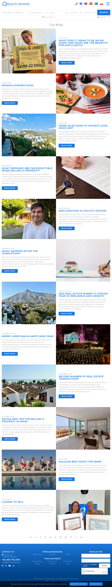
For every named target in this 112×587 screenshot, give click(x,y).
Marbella (52, 564)
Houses (52, 554)
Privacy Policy (64, 581)
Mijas (68, 564)
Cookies (46, 581)
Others (67, 554)
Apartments (37, 554)
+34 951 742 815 (11, 560)
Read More (66, 63)
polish (101, 3)
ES (91, 3)
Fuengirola (68, 561)
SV (96, 3)
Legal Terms (54, 581)
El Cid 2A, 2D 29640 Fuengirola (10, 556)
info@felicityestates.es (11, 562)
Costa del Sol (52, 561)
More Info (96, 584)
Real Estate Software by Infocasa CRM (67, 578)
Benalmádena (37, 561)
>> (80, 537)
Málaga (37, 564)
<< (31, 537)
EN (85, 3)
